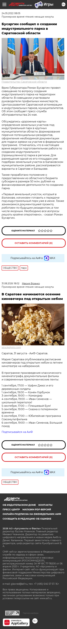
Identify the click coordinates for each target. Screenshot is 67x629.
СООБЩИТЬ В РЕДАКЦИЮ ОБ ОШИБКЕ (27, 518)
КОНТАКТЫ (45, 504)
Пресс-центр (11, 509)
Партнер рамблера (30, 613)
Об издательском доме (19, 504)
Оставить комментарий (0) (34, 243)
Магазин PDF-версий (36, 509)
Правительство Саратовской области (24, 81)
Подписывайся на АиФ (17, 432)
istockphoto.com (11, 347)
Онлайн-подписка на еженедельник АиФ (32, 514)
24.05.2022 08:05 (11, 13)
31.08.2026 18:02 (10, 283)
